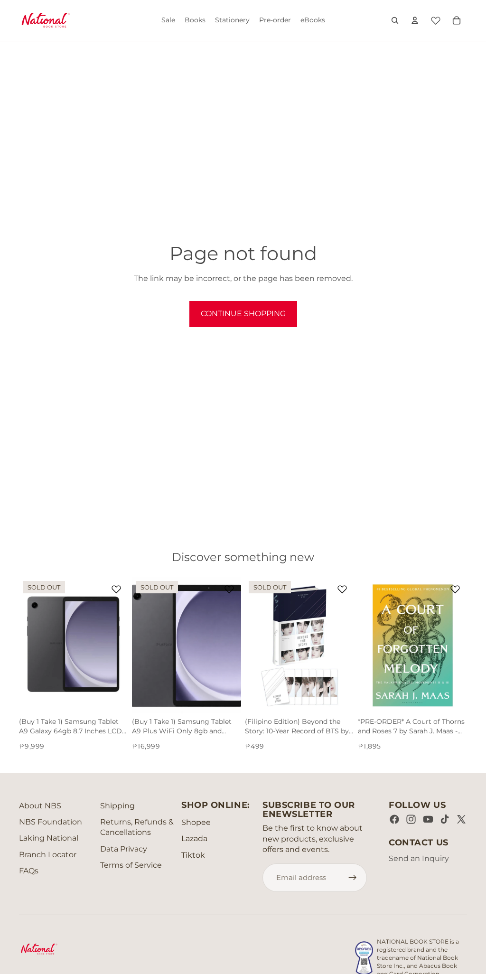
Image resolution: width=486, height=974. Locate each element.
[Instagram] (411, 819)
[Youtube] (428, 819)
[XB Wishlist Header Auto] (435, 19)
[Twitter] (461, 819)
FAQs (28, 870)
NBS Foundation (50, 821)
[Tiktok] (444, 819)
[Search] (394, 20)
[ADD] (452, 698)
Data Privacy (123, 848)
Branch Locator (47, 854)
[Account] (414, 20)
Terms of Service (131, 865)
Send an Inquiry (419, 858)
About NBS (40, 805)
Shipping (117, 805)
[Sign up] (353, 878)
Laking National (48, 838)
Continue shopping (243, 313)
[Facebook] (394, 819)
